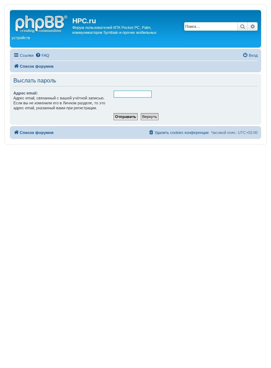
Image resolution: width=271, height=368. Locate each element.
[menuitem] (42, 55)
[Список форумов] (42, 23)
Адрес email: (25, 93)
